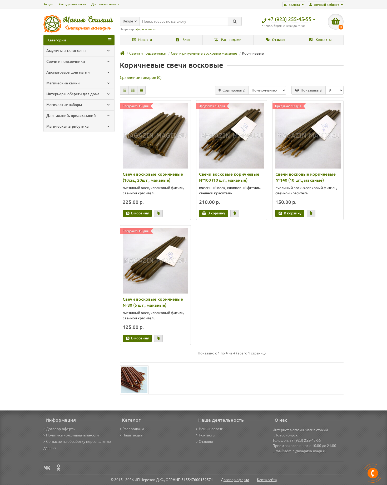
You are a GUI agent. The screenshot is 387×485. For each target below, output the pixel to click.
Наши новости (211, 429)
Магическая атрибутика (67, 126)
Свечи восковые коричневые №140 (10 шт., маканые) (305, 177)
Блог (186, 40)
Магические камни (63, 83)
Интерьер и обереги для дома (72, 94)
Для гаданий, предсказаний (71, 115)
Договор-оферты (61, 429)
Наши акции (132, 435)
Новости (144, 40)
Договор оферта (235, 480)
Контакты (323, 40)
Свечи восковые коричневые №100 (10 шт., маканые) (229, 177)
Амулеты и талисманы (66, 51)
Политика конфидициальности (72, 435)
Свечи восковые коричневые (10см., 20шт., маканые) (153, 177)
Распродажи (230, 40)
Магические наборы (64, 105)
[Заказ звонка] (373, 473)
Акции (48, 4)
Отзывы (278, 40)
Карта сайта (267, 480)
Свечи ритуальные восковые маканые (204, 53)
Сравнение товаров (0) (141, 77)
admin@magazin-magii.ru (305, 451)
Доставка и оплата (105, 4)
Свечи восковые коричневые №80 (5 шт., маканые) (153, 302)
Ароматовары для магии (68, 72)
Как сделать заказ (72, 4)
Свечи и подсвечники (65, 61)
